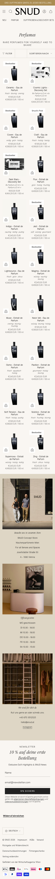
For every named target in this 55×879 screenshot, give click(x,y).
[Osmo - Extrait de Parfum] (14, 350)
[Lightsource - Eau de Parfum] (14, 256)
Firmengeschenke (36, 851)
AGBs (31, 840)
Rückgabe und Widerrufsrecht (15, 845)
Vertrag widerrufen (10, 856)
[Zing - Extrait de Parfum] (41, 441)
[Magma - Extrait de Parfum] (41, 256)
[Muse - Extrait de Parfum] (14, 303)
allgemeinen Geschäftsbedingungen (29, 799)
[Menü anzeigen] (4, 11)
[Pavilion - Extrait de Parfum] (41, 350)
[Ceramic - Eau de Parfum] (14, 72)
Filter (9, 53)
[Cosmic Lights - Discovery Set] (41, 72)
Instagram (27, 727)
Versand (40, 840)
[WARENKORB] (51, 11)
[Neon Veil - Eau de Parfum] (41, 303)
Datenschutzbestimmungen (16, 801)
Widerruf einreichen (13, 815)
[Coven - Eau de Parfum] (14, 120)
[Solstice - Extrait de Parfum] (41, 397)
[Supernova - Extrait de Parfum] (14, 441)
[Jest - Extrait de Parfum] (41, 211)
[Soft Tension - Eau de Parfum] (14, 397)
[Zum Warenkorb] (6, 81)
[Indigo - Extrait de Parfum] (14, 211)
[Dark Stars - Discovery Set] (14, 164)
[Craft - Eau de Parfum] (41, 120)
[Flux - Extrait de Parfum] (41, 164)
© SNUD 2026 (8, 840)
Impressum (22, 840)
